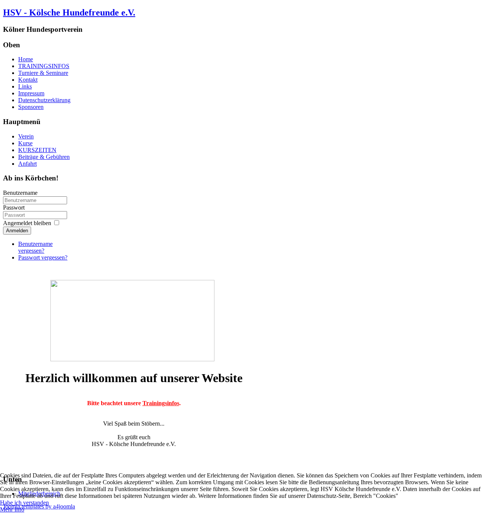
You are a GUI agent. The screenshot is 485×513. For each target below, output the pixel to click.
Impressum (31, 93)
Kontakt (28, 79)
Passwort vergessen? (42, 257)
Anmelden (17, 230)
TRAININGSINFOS (43, 66)
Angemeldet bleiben (27, 223)
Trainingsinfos (160, 403)
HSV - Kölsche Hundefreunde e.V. (69, 12)
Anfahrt (27, 163)
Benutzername (20, 193)
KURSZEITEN (37, 150)
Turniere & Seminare (43, 73)
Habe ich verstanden (24, 502)
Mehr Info (12, 509)
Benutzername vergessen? (35, 247)
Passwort (14, 207)
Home (25, 59)
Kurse (25, 143)
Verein (26, 136)
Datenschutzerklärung (44, 100)
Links (25, 86)
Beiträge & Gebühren (44, 157)
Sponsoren (31, 107)
